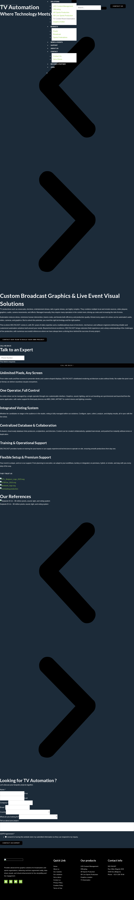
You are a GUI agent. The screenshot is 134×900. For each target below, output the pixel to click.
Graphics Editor (59, 22)
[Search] (104, 8)
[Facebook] (6, 881)
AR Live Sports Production (63, 15)
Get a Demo (57, 59)
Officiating (57, 9)
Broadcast (57, 34)
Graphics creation (86, 877)
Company (4, 803)
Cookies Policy (58, 885)
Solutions (55, 1)
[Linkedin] (10, 881)
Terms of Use (57, 888)
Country (3, 812)
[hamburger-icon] (74, 1)
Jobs (53, 67)
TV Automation (85, 880)
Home (55, 866)
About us (56, 869)
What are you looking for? (9, 817)
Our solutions (57, 874)
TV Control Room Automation (64, 19)
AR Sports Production (61, 12)
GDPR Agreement (7, 834)
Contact (54, 51)
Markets (54, 26)
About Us (54, 48)
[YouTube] (15, 881)
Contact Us (57, 56)
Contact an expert (11, 843)
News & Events (57, 42)
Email (2, 807)
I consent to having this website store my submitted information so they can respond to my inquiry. (42, 837)
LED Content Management (63, 6)
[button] (67, 87)
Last (26, 798)
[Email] (20, 881)
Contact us (57, 880)
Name (3, 789)
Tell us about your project (9, 821)
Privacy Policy (57, 883)
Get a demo (57, 877)
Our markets (57, 872)
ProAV (55, 31)
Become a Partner (58, 64)
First (26, 793)
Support (54, 45)
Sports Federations (60, 37)
